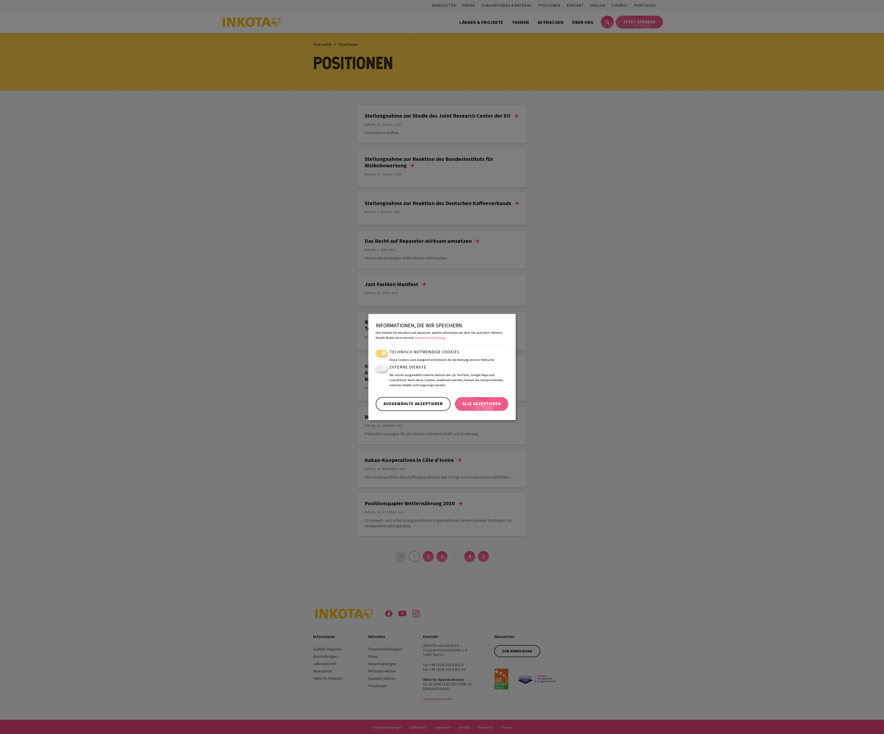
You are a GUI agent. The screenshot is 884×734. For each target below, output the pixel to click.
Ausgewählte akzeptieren (413, 404)
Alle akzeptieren (481, 404)
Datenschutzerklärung (430, 338)
